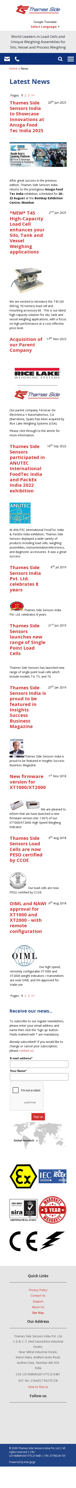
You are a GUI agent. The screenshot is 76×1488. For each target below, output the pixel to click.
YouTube (37, 1413)
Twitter (48, 1413)
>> (33, 95)
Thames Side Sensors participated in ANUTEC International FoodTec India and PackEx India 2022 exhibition (27, 468)
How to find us (38, 1387)
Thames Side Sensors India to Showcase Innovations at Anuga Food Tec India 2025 (27, 116)
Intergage (29, 1462)
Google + (15, 1413)
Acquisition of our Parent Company (26, 344)
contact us (26, 1051)
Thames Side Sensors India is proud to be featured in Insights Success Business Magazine (28, 706)
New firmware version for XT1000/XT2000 (28, 781)
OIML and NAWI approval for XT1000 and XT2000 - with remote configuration (28, 917)
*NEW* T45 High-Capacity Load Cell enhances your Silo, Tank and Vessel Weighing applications (27, 232)
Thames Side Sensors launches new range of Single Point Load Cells (27, 639)
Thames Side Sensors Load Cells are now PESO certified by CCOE (26, 849)
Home (13, 68)
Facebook (59, 1413)
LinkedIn (26, 1413)
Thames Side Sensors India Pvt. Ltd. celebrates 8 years (25, 578)
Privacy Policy (38, 1290)
